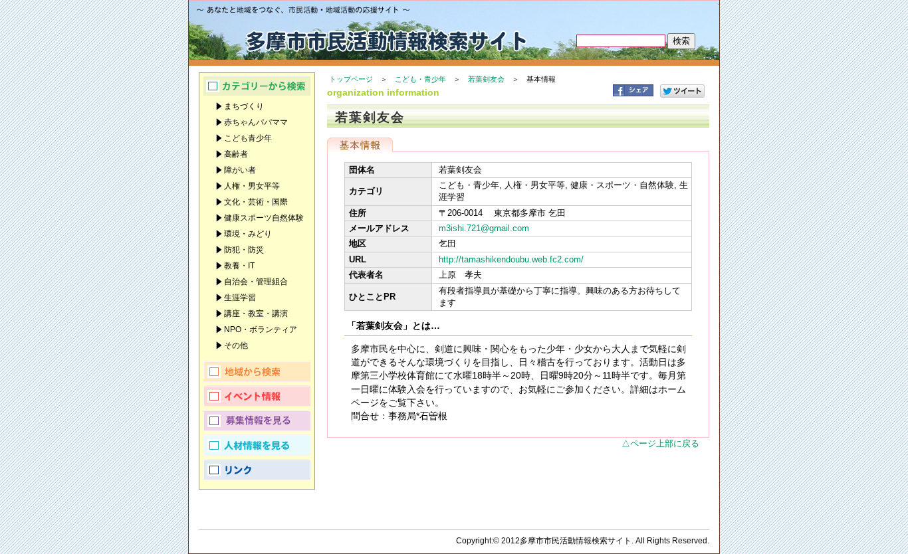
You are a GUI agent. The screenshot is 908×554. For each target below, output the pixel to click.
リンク (256, 469)
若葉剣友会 (486, 79)
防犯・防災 (244, 249)
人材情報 (256, 445)
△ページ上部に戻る (660, 443)
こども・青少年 (420, 79)
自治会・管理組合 (256, 281)
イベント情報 (256, 396)
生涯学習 (240, 297)
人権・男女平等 (252, 186)
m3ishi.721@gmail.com (484, 228)
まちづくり (244, 106)
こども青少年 (248, 138)
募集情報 (256, 420)
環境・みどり (248, 233)
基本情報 (360, 145)
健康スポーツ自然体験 (264, 218)
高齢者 (236, 154)
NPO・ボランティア (260, 329)
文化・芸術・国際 (256, 202)
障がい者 (240, 170)
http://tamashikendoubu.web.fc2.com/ (511, 259)
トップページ (351, 79)
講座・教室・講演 (256, 313)
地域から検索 (256, 371)
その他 (236, 345)
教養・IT (239, 265)
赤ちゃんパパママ (256, 122)
